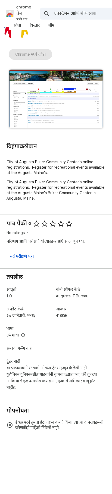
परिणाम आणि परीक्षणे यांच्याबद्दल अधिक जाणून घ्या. (46, 241)
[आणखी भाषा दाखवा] (23, 335)
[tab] (17, 25)
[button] (56, 99)
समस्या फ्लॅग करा (19, 348)
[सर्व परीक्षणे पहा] (22, 256)
